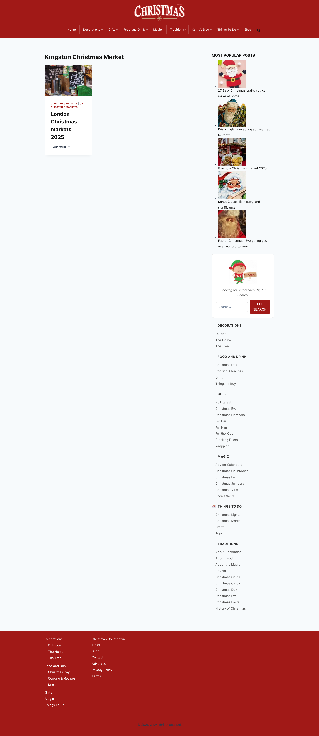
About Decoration (228, 552)
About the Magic (227, 564)
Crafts (219, 527)
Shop (95, 651)
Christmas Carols (228, 583)
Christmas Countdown (231, 471)
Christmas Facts (227, 602)
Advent (220, 571)
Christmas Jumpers (229, 483)
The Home (223, 340)
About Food (224, 558)
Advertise (99, 664)
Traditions (228, 544)
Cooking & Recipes (229, 371)
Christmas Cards (227, 577)
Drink (219, 377)
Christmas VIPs (226, 490)
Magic (223, 456)
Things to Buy (225, 384)
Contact (97, 657)
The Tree (222, 346)
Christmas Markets (64, 103)
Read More (61, 146)
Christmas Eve (226, 408)
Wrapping (222, 446)
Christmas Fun (226, 477)
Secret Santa (225, 496)
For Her (220, 421)
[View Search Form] (258, 30)
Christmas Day (226, 365)
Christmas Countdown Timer (108, 642)
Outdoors (222, 334)
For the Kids (224, 433)
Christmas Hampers (230, 415)
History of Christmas (230, 608)
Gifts (222, 394)
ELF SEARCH (260, 306)
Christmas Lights (227, 515)
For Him (221, 427)
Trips (219, 533)
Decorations (230, 325)
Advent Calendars (228, 465)
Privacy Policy (102, 670)
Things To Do (230, 506)
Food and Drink (232, 357)
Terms (96, 676)
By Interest (223, 402)
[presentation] (68, 80)
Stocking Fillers (226, 440)
